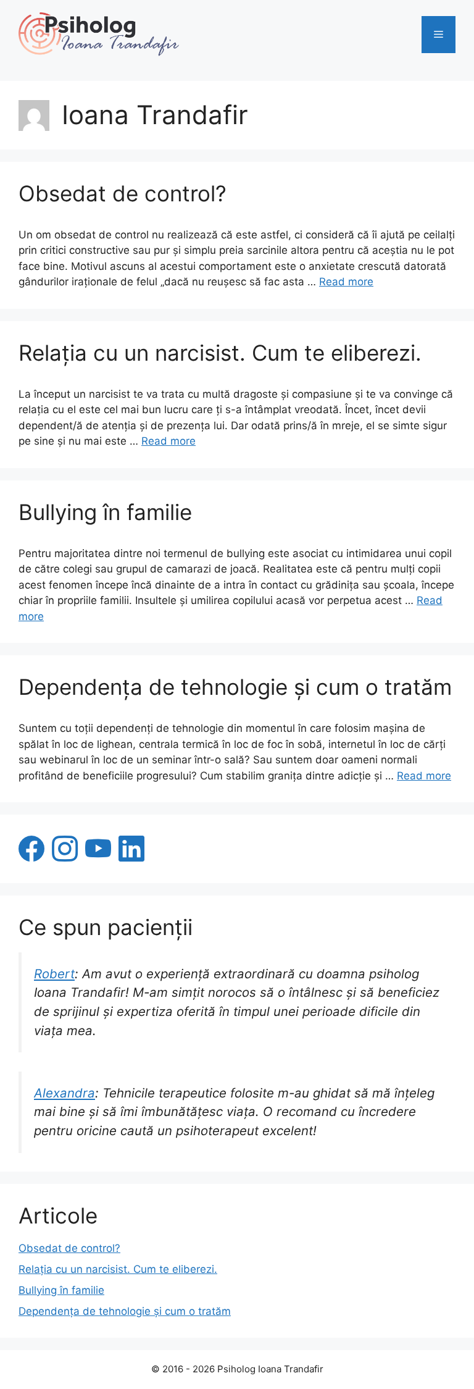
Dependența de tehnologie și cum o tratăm (235, 687)
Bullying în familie (105, 512)
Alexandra (64, 1093)
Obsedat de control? (123, 193)
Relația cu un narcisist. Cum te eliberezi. (220, 353)
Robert (54, 973)
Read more (346, 281)
